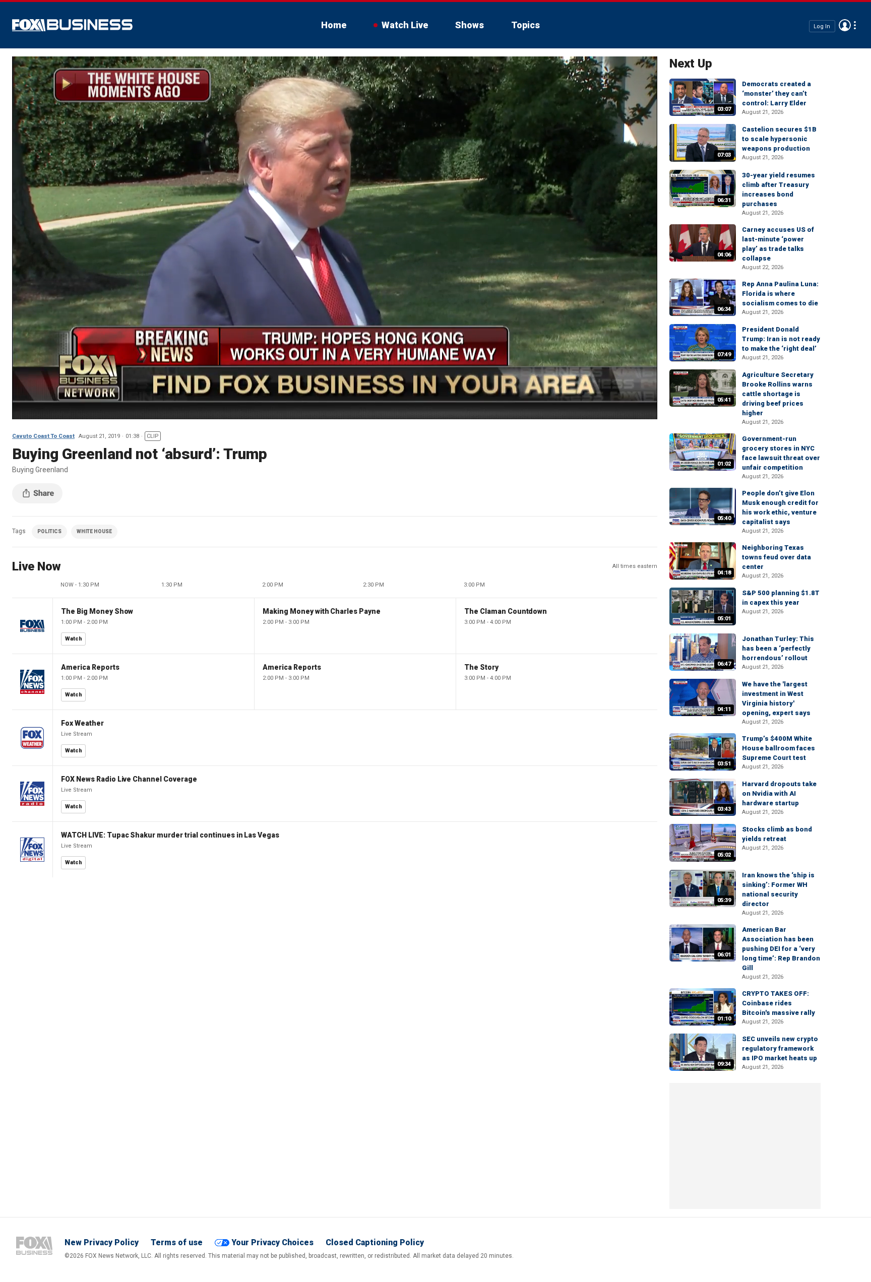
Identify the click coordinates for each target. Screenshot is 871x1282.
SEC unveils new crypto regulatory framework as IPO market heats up (780, 1048)
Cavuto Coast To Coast (43, 436)
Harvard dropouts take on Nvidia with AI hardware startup (779, 793)
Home (333, 25)
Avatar (845, 25)
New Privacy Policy (102, 1242)
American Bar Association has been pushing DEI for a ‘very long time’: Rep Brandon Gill (781, 949)
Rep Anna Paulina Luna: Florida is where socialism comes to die (780, 293)
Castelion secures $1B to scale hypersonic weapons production (779, 138)
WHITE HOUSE (94, 531)
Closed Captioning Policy (375, 1242)
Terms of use (177, 1242)
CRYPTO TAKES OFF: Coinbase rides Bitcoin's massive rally (778, 1003)
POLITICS (49, 531)
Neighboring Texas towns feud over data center (776, 557)
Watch (73, 638)
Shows (469, 25)
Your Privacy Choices (272, 1242)
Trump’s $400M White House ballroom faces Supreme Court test (778, 748)
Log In (822, 26)
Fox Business (72, 25)
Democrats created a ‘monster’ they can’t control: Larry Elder (776, 93)
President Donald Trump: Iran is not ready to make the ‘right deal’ (781, 339)
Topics (525, 25)
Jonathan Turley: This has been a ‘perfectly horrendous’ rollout (778, 648)
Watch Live (405, 25)
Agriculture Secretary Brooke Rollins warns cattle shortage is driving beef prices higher (778, 394)
